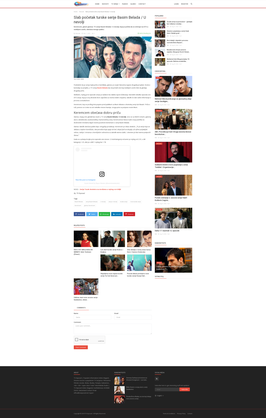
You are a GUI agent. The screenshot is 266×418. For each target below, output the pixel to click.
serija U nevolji (113, 202)
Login (176, 4)
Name (76, 313)
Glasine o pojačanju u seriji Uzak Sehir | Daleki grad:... (178, 32)
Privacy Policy (181, 413)
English (159, 396)
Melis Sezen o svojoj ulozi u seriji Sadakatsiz (136, 388)
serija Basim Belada (91, 202)
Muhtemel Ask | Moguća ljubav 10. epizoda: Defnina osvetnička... (178, 60)
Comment (77, 322)
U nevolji (103, 202)
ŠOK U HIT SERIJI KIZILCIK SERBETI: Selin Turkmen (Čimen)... (83, 252)
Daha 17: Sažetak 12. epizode (167, 231)
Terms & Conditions (169, 413)
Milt (168, 26)
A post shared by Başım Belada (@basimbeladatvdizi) (102, 183)
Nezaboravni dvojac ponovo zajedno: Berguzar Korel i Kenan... (178, 51)
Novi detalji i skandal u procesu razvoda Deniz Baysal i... (177, 41)
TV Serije (114, 4)
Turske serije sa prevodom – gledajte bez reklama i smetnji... (179, 23)
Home (97, 4)
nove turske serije (135, 202)
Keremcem (78, 205)
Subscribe (184, 389)
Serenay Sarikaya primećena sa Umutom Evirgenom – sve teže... (136, 379)
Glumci (133, 4)
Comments (81, 308)
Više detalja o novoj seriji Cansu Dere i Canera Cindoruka (139, 251)
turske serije (123, 202)
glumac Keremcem (89, 205)
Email (116, 313)
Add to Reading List (145, 33)
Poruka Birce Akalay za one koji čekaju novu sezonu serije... (138, 398)
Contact (142, 4)
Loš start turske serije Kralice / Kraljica (111, 251)
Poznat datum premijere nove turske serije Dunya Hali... (138, 275)
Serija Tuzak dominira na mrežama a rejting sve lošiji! (100, 189)
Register (184, 4)
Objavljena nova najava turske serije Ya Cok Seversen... (111, 275)
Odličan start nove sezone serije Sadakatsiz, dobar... (86, 299)
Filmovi (125, 4)
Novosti (105, 4)
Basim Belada (79, 202)
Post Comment (81, 347)
